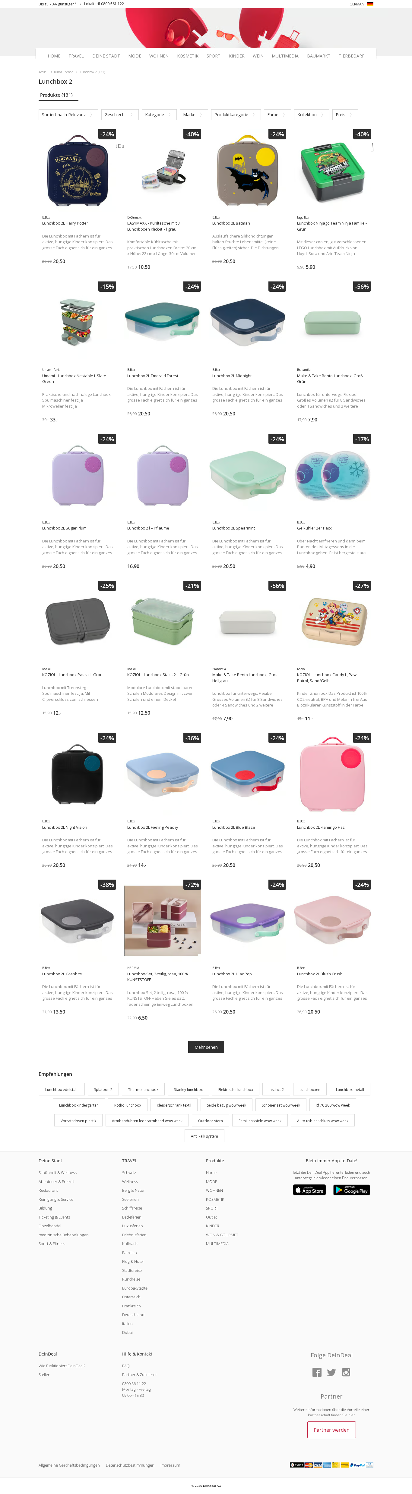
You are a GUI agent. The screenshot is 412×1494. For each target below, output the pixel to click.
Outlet (211, 1217)
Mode (134, 56)
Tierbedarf (351, 56)
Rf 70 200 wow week (333, 1105)
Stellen (44, 1374)
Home (54, 56)
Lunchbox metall (350, 1089)
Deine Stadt (106, 56)
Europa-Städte (134, 1288)
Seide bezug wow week (226, 1105)
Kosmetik (187, 56)
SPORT (212, 1208)
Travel (76, 56)
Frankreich (131, 1306)
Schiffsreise (132, 1208)
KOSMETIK (215, 1199)
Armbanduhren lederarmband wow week (147, 1120)
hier (351, 1415)
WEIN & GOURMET (222, 1235)
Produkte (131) (56, 95)
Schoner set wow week (281, 1105)
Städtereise (132, 1270)
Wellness (130, 1181)
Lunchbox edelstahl (61, 1089)
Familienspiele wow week (260, 1120)
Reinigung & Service (56, 1199)
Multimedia (285, 56)
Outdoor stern (210, 1120)
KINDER (212, 1225)
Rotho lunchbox (127, 1105)
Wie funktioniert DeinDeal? (62, 1365)
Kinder (237, 56)
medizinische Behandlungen (64, 1235)
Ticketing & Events (54, 1217)
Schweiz (129, 1172)
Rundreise (131, 1279)
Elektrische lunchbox (235, 1089)
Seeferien (130, 1199)
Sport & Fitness (52, 1243)
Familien (129, 1252)
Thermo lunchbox (143, 1089)
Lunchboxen (309, 1089)
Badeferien (131, 1217)
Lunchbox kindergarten (79, 1105)
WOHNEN (214, 1190)
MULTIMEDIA (217, 1243)
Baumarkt (319, 56)
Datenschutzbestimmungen (130, 1465)
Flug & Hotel (133, 1261)
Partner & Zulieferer (139, 1374)
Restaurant (48, 1190)
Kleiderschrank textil (174, 1105)
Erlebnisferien (134, 1235)
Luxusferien (132, 1225)
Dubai (127, 1332)
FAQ (126, 1365)
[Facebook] (317, 1373)
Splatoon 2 (103, 1089)
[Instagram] (345, 1373)
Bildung (45, 1208)
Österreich (131, 1297)
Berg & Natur (133, 1190)
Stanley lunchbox (188, 1089)
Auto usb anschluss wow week (322, 1120)
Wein (258, 56)
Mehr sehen (206, 1047)
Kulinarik (130, 1243)
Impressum (170, 1465)
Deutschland (133, 1314)
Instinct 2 (276, 1089)
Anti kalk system (204, 1136)
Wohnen (159, 56)
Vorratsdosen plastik (78, 1120)
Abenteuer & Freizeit (56, 1181)
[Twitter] (331, 1373)
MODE (211, 1181)
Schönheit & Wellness (58, 1172)
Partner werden (332, 1430)
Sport (213, 56)
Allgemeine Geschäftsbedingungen (69, 1465)
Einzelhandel (50, 1225)
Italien (127, 1323)
